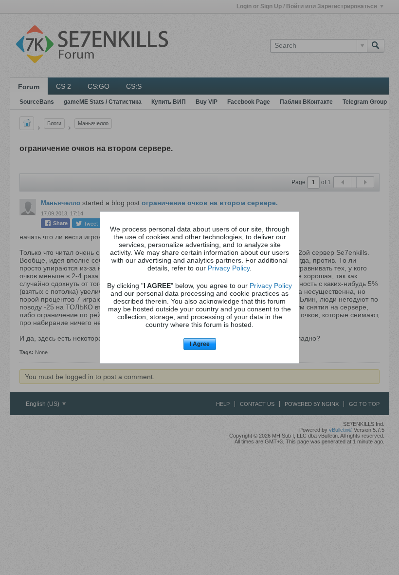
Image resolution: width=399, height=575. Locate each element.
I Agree (200, 344)
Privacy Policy (229, 268)
